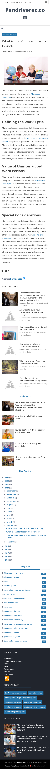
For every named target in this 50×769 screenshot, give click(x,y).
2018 (7, 549)
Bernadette (16, 278)
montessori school (11, 632)
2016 (7, 556)
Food (6, 663)
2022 (7, 481)
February (11, 525)
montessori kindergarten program (18, 624)
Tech (6, 666)
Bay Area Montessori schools (15, 693)
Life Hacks (8, 674)
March (10, 522)
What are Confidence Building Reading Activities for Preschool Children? (31, 727)
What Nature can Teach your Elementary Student (32, 362)
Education (8, 658)
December (11, 491)
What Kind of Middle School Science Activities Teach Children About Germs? (32, 750)
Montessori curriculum (13, 573)
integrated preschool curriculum (17, 590)
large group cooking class (14, 598)
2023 (7, 477)
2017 (7, 553)
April (9, 518)
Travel (7, 671)
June (9, 511)
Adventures (9, 669)
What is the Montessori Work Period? (22, 532)
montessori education (13, 615)
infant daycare (10, 585)
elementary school (11, 577)
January (10, 542)
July (9, 508)
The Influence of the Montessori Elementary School (33, 379)
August (10, 504)
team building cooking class (15, 641)
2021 (7, 484)
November (12, 494)
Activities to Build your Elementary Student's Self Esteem (31, 312)
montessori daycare (12, 611)
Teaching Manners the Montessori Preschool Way (26, 536)
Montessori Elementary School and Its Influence (33, 328)
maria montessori (11, 603)
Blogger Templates (12, 766)
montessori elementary (9, 35)
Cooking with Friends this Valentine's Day (24, 528)
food (6, 581)
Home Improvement (13, 661)
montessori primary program (16, 628)
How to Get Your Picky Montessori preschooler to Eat (30, 431)
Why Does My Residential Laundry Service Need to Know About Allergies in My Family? (32, 738)
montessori (8, 607)
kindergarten (9, 594)
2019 (7, 546)
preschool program (12, 637)
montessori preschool (13, 707)
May (9, 515)
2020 (7, 488)
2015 (7, 560)
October (11, 498)
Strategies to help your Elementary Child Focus (29, 345)
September (12, 501)
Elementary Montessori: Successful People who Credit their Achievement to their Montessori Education (32, 296)
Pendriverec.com (25, 13)
